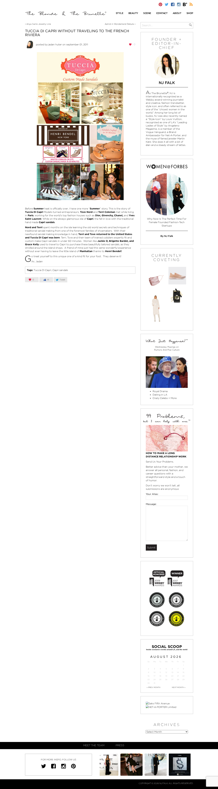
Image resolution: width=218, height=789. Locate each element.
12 (166, 672)
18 (160, 676)
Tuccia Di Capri (42, 270)
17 (154, 676)
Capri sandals (60, 270)
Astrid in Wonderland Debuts (119, 24)
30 (148, 683)
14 (178, 672)
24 (154, 679)
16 (148, 676)
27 (172, 679)
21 (178, 676)
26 (166, 679)
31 (154, 683)
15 (183, 672)
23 (148, 679)
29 (183, 679)
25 (160, 679)
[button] (119, 13)
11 (160, 672)
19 (166, 676)
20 (172, 676)
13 (172, 672)
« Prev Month (153, 687)
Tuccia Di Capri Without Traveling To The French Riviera (77, 33)
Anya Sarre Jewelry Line (38, 24)
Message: (151, 504)
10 (154, 672)
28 (178, 679)
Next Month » (178, 687)
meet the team (93, 745)
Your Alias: (152, 494)
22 (183, 676)
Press (120, 745)
